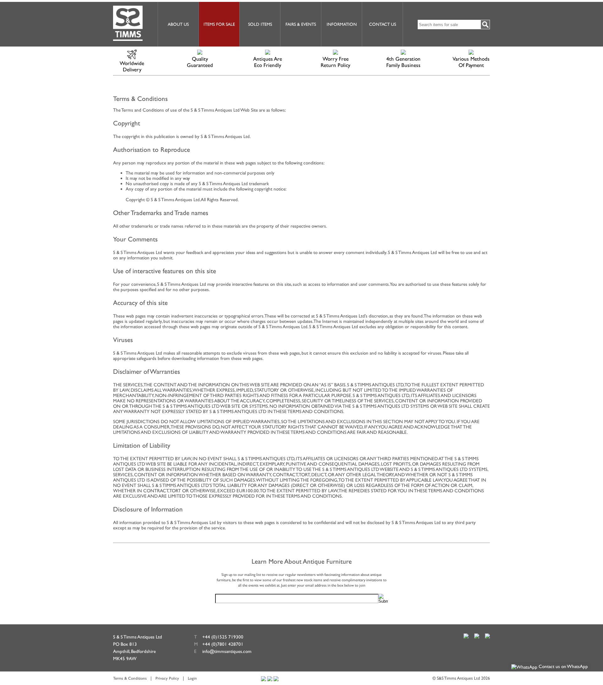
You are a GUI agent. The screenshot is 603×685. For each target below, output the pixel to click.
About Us (178, 24)
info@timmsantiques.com (227, 651)
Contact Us (382, 24)
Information (342, 24)
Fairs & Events (300, 24)
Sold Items (260, 24)
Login (192, 678)
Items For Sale (219, 24)
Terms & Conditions (130, 678)
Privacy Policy (167, 678)
